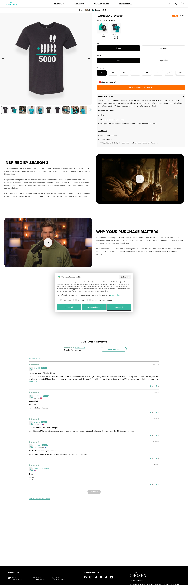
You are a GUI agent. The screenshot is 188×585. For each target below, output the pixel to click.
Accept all (119, 307)
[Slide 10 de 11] (83, 110)
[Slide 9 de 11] (75, 110)
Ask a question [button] (113, 349)
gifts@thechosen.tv (18, 579)
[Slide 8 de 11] (66, 110)
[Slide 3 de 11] (22, 110)
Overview (126, 277)
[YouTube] (101, 577)
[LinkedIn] (111, 577)
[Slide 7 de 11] (57, 110)
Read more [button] (33, 381)
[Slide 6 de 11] (49, 110)
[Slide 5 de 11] (40, 110)
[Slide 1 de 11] (5, 110)
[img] (34, 364)
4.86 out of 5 (80, 347)
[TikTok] (106, 577)
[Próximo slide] (89, 58)
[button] (150, 386)
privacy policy (114, 295)
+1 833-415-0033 (61, 579)
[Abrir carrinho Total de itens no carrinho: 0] (182, 3)
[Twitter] (96, 577)
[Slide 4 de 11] (31, 110)
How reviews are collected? (39, 498)
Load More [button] (94, 491)
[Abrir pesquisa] (169, 3)
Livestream (126, 3)
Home (81, 10)
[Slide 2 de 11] (14, 110)
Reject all (69, 307)
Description (105, 96)
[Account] (176, 3)
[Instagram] (90, 577)
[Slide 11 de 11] (92, 110)
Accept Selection (94, 307)
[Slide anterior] (2, 58)
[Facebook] (85, 577)
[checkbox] (64, 300)
